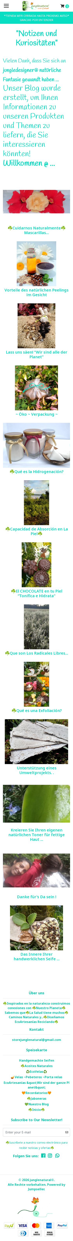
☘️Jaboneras (36, 1098)
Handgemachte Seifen (36, 1060)
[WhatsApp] (57, 1156)
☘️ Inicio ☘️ (36, 1109)
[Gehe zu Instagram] (50, 1156)
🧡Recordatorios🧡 (36, 1093)
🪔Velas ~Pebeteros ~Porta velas (36, 1077)
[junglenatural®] (36, 6)
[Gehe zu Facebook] (43, 1156)
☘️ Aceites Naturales (37, 1066)
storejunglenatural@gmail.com (36, 1040)
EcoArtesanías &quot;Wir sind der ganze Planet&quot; (36, 1085)
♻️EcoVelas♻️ (36, 1071)
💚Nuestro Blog (37, 1104)
